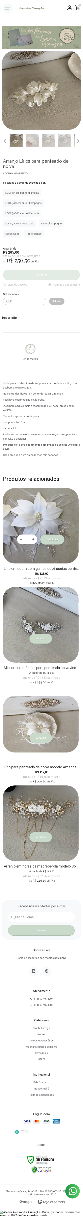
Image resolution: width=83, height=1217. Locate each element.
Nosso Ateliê (41, 1088)
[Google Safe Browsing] (41, 1169)
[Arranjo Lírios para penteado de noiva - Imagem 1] (16, 141)
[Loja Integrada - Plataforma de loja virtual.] (51, 1202)
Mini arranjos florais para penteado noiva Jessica (42, 668)
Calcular (56, 301)
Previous (5, 141)
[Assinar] (41, 930)
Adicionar (52, 539)
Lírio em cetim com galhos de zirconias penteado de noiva (42, 568)
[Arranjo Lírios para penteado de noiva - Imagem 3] (48, 141)
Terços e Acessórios (41, 1040)
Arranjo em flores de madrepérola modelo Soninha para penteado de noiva (42, 866)
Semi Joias (41, 1053)
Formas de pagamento (66, 284)
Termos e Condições (41, 1094)
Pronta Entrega (41, 1028)
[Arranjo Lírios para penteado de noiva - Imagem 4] (64, 141)
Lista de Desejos (17, 284)
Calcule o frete (11, 294)
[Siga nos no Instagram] (33, 971)
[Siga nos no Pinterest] (47, 971)
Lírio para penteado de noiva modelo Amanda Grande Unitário (42, 767)
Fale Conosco (41, 1082)
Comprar (41, 274)
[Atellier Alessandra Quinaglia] (31, 8)
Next (78, 139)
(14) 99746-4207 (43, 998)
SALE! (41, 1059)
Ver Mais (41, 638)
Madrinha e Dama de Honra (41, 1046)
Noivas (41, 1034)
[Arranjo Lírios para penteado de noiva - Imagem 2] (32, 141)
